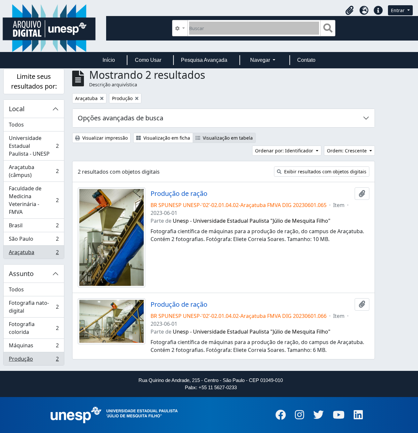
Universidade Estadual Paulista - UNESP (33, 145)
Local (16, 108)
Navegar (260, 60)
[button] (349, 10)
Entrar (398, 10)
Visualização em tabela (227, 138)
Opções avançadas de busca (120, 117)
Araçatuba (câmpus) (33, 171)
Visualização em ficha (166, 138)
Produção (33, 360)
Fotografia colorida (33, 328)
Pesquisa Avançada (204, 60)
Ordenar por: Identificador (284, 150)
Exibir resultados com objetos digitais (324, 171)
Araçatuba (33, 254)
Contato (306, 60)
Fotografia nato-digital (33, 306)
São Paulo (33, 240)
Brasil (33, 227)
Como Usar (148, 60)
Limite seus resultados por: (34, 81)
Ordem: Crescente (347, 150)
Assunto (21, 273)
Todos (16, 124)
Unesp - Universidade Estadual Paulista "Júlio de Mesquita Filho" (251, 220)
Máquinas (33, 347)
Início (109, 60)
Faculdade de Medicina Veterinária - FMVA (33, 200)
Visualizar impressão (104, 138)
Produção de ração (179, 194)
